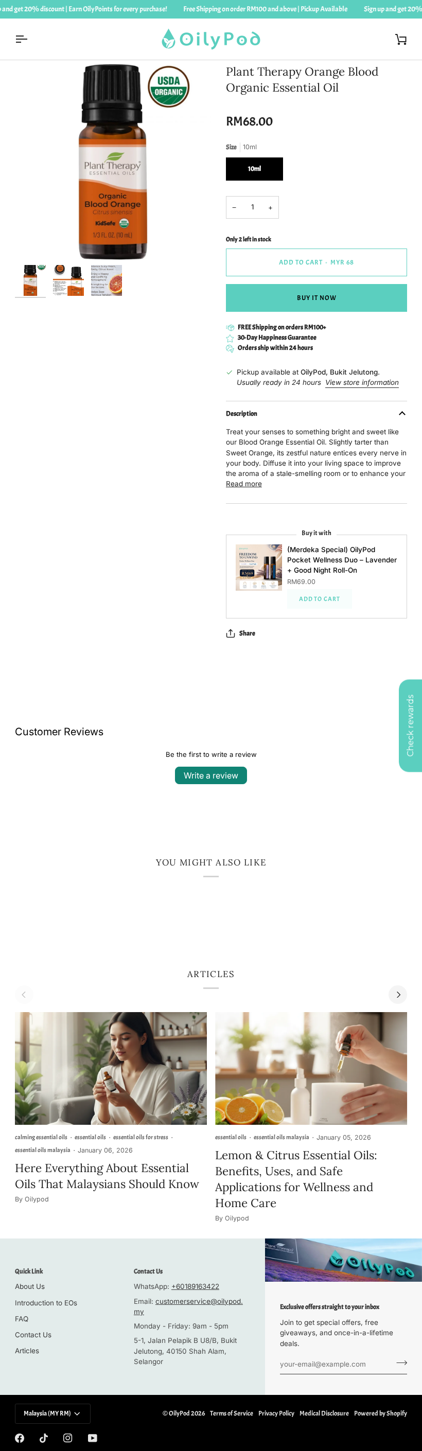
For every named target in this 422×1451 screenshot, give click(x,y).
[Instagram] (68, 1438)
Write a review (211, 775)
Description (241, 414)
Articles (27, 1351)
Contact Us (33, 1335)
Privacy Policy (276, 1413)
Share (247, 633)
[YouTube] (92, 1438)
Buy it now (317, 298)
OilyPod (179, 1413)
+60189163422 (195, 1286)
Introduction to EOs (46, 1303)
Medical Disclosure (324, 1413)
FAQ (21, 1319)
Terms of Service (231, 1413)
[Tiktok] (44, 1438)
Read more (244, 484)
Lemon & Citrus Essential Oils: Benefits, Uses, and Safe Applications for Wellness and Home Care (296, 1178)
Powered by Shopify (380, 1413)
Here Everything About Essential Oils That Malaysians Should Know (107, 1175)
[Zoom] (34, 241)
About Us (30, 1286)
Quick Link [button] (29, 1271)
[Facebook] (19, 1438)
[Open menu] (30, 39)
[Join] (398, 1363)
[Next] (398, 994)
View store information (362, 382)
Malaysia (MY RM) (47, 1413)
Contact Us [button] (148, 1271)
